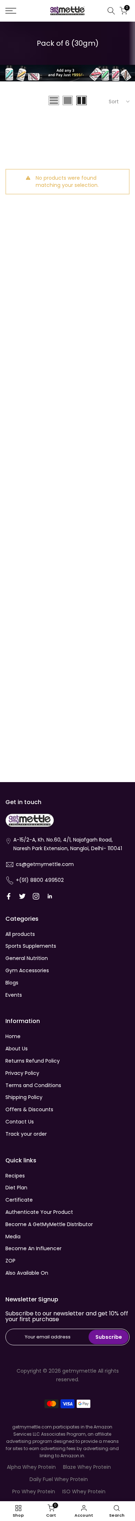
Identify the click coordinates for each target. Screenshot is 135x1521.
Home (13, 1036)
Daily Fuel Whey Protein (59, 1479)
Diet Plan (16, 1187)
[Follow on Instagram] (36, 896)
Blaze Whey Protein (87, 1467)
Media (13, 1236)
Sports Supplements (30, 946)
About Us (16, 1048)
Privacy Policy (22, 1073)
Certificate (19, 1199)
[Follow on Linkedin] (49, 896)
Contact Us (19, 1121)
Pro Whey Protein (33, 1491)
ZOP (10, 1260)
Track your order (26, 1134)
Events (13, 995)
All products (20, 934)
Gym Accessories (27, 970)
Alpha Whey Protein (31, 1467)
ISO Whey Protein (83, 1491)
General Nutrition (26, 958)
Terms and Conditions (33, 1085)
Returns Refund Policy (32, 1060)
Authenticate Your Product (39, 1212)
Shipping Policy (23, 1097)
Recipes (15, 1175)
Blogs (11, 982)
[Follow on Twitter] (22, 896)
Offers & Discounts (29, 1109)
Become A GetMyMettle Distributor (49, 1224)
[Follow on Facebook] (8, 896)
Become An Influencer (33, 1248)
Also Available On (26, 1273)
